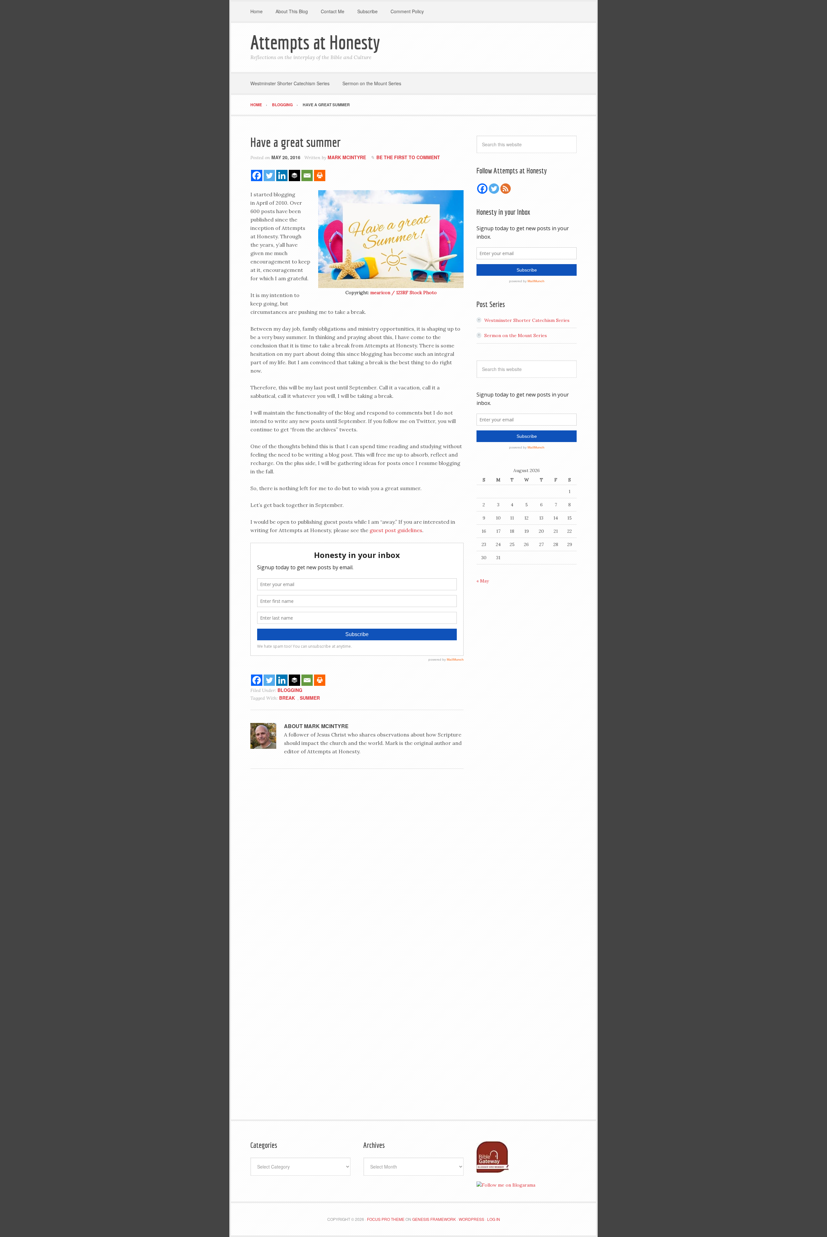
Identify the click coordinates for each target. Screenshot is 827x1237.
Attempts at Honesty (315, 42)
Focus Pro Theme (385, 1219)
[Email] (307, 175)
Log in (493, 1219)
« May (482, 581)
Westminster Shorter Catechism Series (527, 320)
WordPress (471, 1219)
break (287, 698)
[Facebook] (256, 175)
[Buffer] (294, 175)
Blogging (289, 690)
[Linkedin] (282, 175)
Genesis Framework (434, 1219)
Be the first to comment (408, 157)
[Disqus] (357, 862)
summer (310, 698)
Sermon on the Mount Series (515, 335)
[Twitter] (269, 175)
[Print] (319, 175)
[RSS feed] (505, 188)
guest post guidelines (396, 530)
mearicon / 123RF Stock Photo (403, 292)
